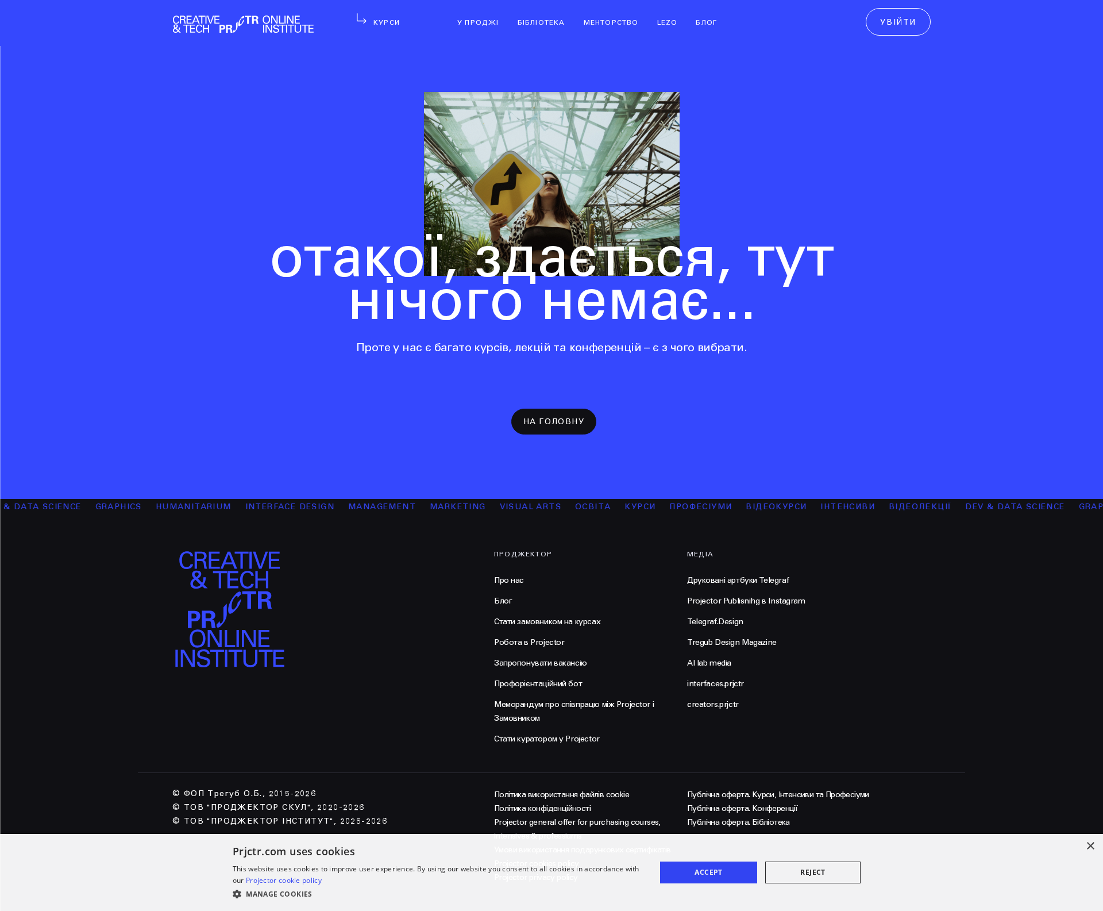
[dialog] (551, 872)
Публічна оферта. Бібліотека (738, 822)
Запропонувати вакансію (540, 663)
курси (625, 507)
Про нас (509, 580)
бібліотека (546, 14)
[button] (438, 894)
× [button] (1090, 846)
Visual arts (515, 507)
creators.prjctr (713, 704)
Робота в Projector (529, 642)
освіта (578, 507)
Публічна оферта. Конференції (742, 808)
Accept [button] (708, 872)
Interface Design (274, 507)
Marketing (443, 507)
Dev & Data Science (1000, 507)
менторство (616, 14)
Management (367, 507)
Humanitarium (178, 507)
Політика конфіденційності (542, 808)
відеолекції (905, 507)
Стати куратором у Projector (547, 739)
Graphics (103, 507)
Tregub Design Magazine (732, 642)
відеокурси (761, 507)
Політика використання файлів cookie (561, 794)
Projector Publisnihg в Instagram (746, 601)
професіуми (685, 507)
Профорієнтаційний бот (538, 684)
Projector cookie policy (284, 880)
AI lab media (709, 663)
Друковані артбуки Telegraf (738, 580)
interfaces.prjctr (715, 684)
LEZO (672, 14)
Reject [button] (812, 872)
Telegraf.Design (715, 621)
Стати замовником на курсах (547, 621)
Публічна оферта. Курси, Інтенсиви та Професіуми (778, 794)
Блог (711, 14)
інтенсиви (832, 507)
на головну (553, 421)
